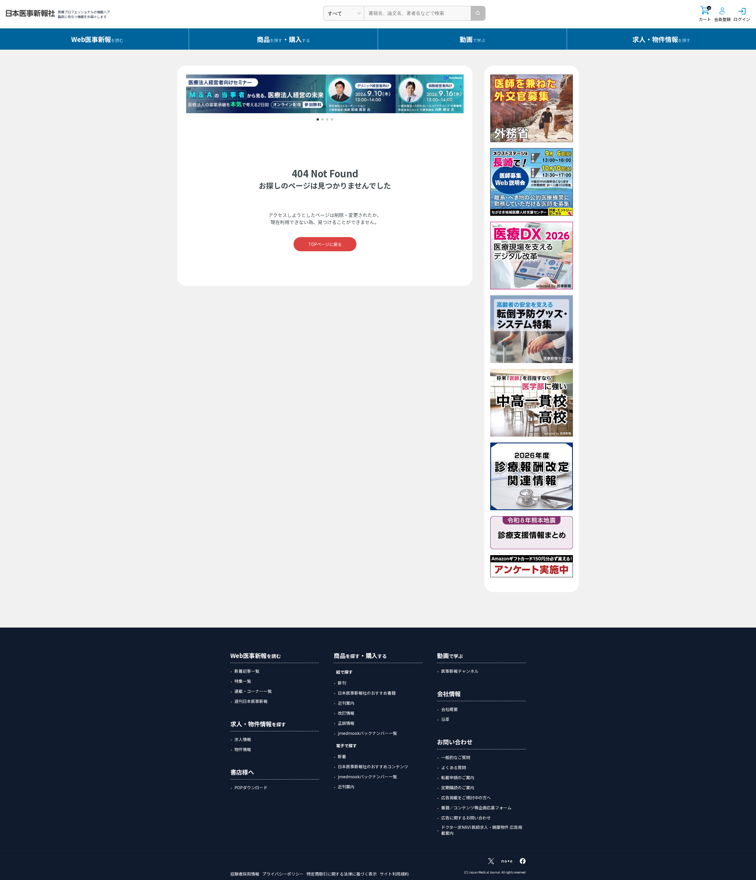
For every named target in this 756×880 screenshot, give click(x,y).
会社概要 (449, 709)
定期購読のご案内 (457, 787)
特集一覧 (242, 681)
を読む (97, 39)
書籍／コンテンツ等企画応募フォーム (476, 808)
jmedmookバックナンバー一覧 (367, 733)
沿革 (445, 719)
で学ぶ (472, 39)
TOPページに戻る (325, 244)
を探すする (283, 39)
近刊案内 (346, 703)
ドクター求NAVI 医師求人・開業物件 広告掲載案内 (481, 830)
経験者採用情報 (244, 874)
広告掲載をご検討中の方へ (466, 797)
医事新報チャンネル (459, 671)
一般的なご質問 (455, 757)
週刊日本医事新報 (251, 701)
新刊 (342, 683)
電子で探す (346, 745)
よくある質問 (453, 767)
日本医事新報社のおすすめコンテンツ (373, 766)
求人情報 (242, 739)
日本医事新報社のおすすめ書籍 (367, 693)
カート (705, 14)
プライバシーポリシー (283, 874)
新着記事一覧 (246, 671)
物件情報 (242, 749)
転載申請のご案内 (457, 777)
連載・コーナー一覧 (253, 691)
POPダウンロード (251, 787)
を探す (661, 39)
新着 (342, 756)
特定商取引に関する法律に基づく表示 (342, 874)
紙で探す (344, 672)
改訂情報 (346, 713)
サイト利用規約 (394, 874)
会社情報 (449, 693)
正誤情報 (346, 723)
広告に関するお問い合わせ (466, 818)
